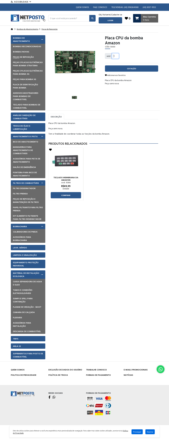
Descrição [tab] (56, 116)
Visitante (106, 14)
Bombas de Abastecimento (21, 39)
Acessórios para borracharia (22, 238)
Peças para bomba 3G (24, 79)
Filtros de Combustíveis (26, 183)
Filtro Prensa (20, 193)
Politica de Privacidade (23, 375)
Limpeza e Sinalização (25, 255)
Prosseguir (137, 431)
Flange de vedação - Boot (27, 306)
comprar (65, 195)
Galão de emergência (24, 167)
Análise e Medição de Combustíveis (24, 117)
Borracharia (20, 226)
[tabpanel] (103, 129)
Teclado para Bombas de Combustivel (26, 106)
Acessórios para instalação (22, 324)
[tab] (28, 39)
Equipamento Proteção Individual (26, 264)
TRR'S (15, 338)
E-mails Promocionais (136, 369)
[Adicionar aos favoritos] (50, 150)
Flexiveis (17, 317)
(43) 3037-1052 (149, 7)
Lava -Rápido (20, 247)
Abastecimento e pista (25, 136)
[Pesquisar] (92, 18)
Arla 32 (17, 346)
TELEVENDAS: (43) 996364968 (125, 7)
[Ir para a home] (23, 393)
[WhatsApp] (54, 397)
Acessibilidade (21, 1)
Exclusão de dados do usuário (65, 369)
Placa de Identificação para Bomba (25, 86)
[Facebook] (49, 397)
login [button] (110, 20)
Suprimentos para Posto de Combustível (28, 355)
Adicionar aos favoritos (116, 75)
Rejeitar (150, 431)
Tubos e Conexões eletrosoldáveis (22, 291)
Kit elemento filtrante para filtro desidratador (27, 217)
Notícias (128, 375)
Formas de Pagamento (98, 375)
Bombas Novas (21, 51)
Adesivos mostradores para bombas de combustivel (25, 96)
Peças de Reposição (23, 57)
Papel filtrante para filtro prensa (28, 209)
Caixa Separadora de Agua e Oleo (27, 283)
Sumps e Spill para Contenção (23, 300)
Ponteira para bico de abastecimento (25, 174)
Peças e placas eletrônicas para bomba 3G (28, 72)
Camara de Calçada (24, 312)
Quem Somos (82, 7)
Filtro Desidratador (24, 188)
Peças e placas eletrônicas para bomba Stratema (28, 64)
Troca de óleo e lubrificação (21, 127)
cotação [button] (131, 68)
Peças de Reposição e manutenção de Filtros (26, 200)
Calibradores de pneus (25, 231)
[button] (68, 18)
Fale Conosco (100, 7)
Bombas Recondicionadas (27, 46)
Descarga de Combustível (27, 331)
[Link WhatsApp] (161, 369)
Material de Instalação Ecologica (26, 274)
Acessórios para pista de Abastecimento (26, 160)
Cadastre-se (116, 14)
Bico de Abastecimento (25, 141)
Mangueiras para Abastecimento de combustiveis (23, 150)
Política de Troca (58, 375)
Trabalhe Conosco (96, 369)
